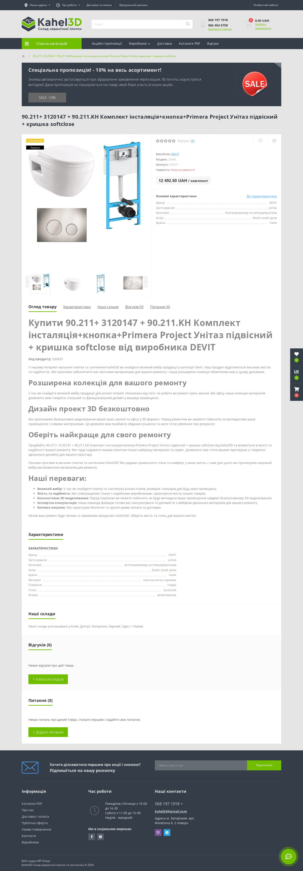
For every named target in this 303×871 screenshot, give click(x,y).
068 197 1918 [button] (167, 803)
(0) (192, 141)
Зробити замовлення (263, 26)
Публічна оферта (35, 823)
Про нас (28, 810)
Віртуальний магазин (133, 5)
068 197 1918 (218, 20)
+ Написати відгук (48, 679)
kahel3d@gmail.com (171, 811)
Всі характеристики (262, 196)
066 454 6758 (218, 25)
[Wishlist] (260, 140)
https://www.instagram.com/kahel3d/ (100, 836)
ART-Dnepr (43, 861)
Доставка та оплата (99, 5)
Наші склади (108, 306)
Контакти (29, 836)
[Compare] (274, 140)
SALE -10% (47, 97)
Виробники (138, 43)
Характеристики (77, 306)
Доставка (164, 43)
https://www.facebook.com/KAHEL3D (91, 836)
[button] (296, 392)
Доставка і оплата (35, 816)
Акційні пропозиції (107, 43)
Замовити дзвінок (220, 29)
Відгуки (213, 43)
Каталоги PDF (189, 43)
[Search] (188, 24)
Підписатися (264, 765)
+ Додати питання (48, 732)
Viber (158, 832)
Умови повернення (36, 829)
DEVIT (175, 154)
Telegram (167, 832)
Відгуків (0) (134, 306)
